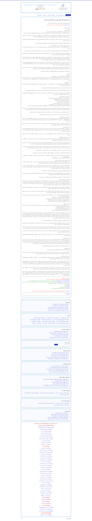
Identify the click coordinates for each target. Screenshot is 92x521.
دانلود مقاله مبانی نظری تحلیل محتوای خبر (60, 331)
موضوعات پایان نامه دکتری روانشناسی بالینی (45, 403)
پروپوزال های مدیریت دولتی (46, 461)
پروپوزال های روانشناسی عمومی (46, 434)
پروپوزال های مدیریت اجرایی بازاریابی (46, 473)
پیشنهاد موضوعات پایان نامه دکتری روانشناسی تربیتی (59, 367)
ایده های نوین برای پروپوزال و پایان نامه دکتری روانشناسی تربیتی (57, 368)
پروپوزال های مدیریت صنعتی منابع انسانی (46, 480)
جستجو (56, 344)
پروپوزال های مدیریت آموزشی (46, 442)
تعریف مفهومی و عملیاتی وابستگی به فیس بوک (60, 382)
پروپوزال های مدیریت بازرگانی (46, 448)
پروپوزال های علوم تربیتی (46, 440)
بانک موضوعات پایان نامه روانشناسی (53, 317)
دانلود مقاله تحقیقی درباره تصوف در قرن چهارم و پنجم (58, 337)
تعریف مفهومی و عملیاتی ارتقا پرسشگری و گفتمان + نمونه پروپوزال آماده (55, 379)
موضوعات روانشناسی (51, 15)
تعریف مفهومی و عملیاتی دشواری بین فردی (60, 383)
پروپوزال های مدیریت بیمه (46, 489)
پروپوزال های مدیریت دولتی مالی (46, 467)
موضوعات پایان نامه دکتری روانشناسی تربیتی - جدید (59, 365)
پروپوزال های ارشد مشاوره (46, 444)
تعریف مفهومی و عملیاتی (60, 15)
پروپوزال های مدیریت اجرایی (46, 469)
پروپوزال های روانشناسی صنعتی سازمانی (46, 438)
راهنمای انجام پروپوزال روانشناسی (39, 317)
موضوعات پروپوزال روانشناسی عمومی (48, 321)
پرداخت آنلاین (39, 323)
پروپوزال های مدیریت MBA (46, 495)
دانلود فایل (34, 323)
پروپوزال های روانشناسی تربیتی (46, 431)
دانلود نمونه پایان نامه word (64, 394)
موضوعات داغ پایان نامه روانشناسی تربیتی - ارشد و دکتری (58, 370)
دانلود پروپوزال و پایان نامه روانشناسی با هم (47, 392)
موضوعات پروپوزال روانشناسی (35, 319)
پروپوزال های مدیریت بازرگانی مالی (46, 457)
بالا (21, 518)
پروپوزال (44, 15)
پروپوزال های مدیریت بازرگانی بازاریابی (46, 452)
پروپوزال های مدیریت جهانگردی (46, 493)
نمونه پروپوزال (39, 15)
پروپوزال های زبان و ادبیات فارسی (46, 514)
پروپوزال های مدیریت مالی (46, 482)
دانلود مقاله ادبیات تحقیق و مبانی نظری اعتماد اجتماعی (58, 332)
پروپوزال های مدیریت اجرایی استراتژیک (46, 471)
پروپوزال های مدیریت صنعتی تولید (46, 478)
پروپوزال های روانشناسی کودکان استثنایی (46, 436)
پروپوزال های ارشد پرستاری (46, 503)
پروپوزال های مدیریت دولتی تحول (46, 465)
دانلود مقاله (45, 323)
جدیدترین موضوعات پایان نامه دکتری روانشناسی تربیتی (58, 371)
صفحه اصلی (68, 15)
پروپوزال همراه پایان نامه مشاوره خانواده (31, 392)
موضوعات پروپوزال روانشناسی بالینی (62, 321)
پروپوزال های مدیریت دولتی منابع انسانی (46, 463)
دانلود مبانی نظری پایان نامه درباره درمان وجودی (59, 334)
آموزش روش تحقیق (51, 323)
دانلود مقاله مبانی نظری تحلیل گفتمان (61, 335)
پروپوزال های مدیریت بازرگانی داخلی (46, 455)
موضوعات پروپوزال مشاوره (46, 319)
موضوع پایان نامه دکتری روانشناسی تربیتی (62, 403)
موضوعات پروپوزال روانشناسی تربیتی (62, 323)
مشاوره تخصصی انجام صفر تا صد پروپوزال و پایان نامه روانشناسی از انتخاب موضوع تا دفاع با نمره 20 (40, 4)
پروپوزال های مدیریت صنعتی (46, 475)
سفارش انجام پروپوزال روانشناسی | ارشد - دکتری (60, 319)
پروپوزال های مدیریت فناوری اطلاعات (46, 491)
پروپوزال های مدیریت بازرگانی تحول (46, 459)
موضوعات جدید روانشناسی (35, 321)
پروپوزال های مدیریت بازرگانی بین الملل (46, 450)
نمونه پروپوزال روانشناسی (64, 317)
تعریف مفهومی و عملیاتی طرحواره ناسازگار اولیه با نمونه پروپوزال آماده (56, 385)
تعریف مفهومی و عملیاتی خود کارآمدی (61, 380)
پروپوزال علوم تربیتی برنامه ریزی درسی (62, 392)
